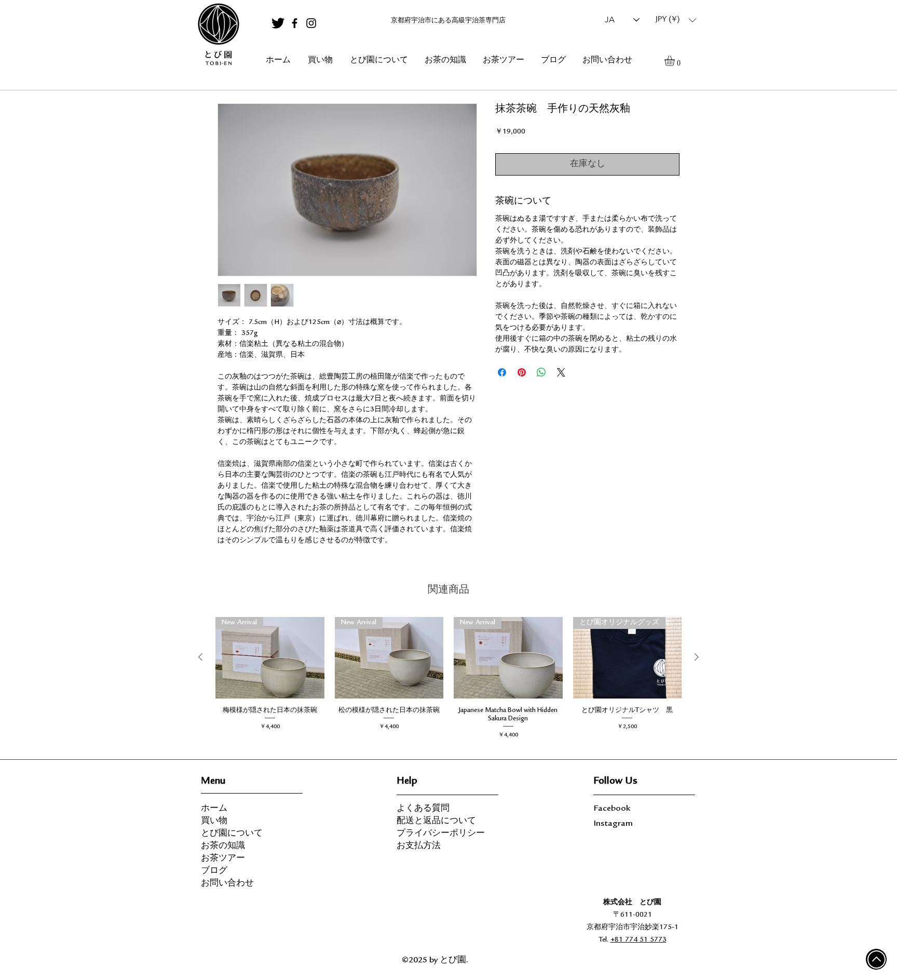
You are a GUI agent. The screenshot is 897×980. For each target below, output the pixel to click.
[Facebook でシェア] (502, 372)
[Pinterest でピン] (521, 372)
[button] (676, 20)
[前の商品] (200, 657)
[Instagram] (311, 23)
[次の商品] (696, 657)
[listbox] (676, 20)
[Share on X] (561, 372)
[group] (448, 680)
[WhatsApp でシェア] (541, 372)
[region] (218, 35)
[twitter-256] (277, 23)
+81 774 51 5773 (638, 940)
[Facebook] (294, 23)
